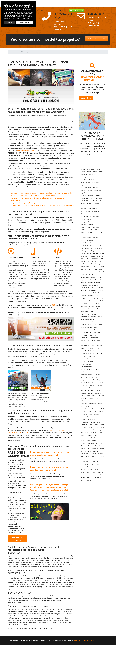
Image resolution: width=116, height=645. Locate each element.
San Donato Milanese (87, 245)
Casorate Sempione (86, 367)
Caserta (92, 422)
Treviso (89, 475)
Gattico (83, 190)
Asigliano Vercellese (87, 280)
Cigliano (100, 264)
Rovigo (98, 464)
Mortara (97, 390)
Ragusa (88, 459)
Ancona (100, 403)
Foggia (101, 430)
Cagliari (83, 419)
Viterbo (89, 480)
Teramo (83, 472)
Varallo (83, 264)
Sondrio (90, 469)
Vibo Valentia (97, 477)
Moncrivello (98, 280)
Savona (95, 467)
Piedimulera (84, 311)
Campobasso (84, 422)
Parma (89, 451)
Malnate (96, 330)
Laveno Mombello (86, 351)
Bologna (96, 414)
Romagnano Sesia (86, 187)
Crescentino (92, 261)
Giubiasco (84, 388)
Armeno (89, 203)
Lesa (100, 201)
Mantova (83, 443)
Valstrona (100, 317)
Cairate (95, 353)
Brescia (89, 417)
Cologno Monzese (86, 237)
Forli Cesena (84, 432)
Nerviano (83, 224)
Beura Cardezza (85, 314)
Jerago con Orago (86, 380)
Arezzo (94, 406)
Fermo (82, 430)
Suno (93, 193)
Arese (97, 222)
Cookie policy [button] (16, 18)
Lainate (89, 219)
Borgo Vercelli (99, 272)
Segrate (95, 237)
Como (96, 425)
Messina (83, 446)
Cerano (97, 177)
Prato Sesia (95, 211)
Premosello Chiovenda (87, 306)
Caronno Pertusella (86, 332)
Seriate (97, 398)
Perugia (95, 451)
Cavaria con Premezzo (87, 369)
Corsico (90, 232)
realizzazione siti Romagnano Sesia (40, 622)
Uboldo (102, 343)
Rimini (87, 464)
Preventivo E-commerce (60, 11)
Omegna (100, 290)
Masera (99, 309)
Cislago (93, 345)
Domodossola (92, 290)
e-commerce (32, 360)
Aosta (82, 406)
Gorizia (83, 435)
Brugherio (96, 216)
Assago (102, 232)
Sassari (89, 467)
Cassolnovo (100, 396)
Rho (82, 248)
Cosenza (102, 425)
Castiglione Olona (86, 353)
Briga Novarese (85, 193)
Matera (101, 443)
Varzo (90, 303)
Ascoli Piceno (85, 409)
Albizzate (97, 374)
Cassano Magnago (86, 327)
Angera (98, 369)
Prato (82, 459)
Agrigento (84, 403)
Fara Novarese (96, 206)
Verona (89, 477)
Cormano (83, 230)
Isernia (83, 438)
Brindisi (96, 417)
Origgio (102, 353)
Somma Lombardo (86, 330)
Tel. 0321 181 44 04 (77, 11)
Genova (100, 432)
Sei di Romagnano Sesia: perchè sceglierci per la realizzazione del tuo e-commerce (42, 205)
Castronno (89, 377)
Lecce (101, 438)
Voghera (90, 390)
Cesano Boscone (94, 235)
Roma (93, 464)
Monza (87, 248)
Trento (83, 475)
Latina (96, 438)
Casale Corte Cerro (97, 298)
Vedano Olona (92, 356)
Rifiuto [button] (10, 22)
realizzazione (26, 312)
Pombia (83, 203)
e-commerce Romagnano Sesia (35, 351)
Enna (102, 427)
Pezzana (83, 282)
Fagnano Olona (85, 340)
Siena (101, 467)
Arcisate (99, 345)
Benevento (84, 414)
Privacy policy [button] (26, 18)
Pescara (93, 454)
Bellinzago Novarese (87, 177)
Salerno (83, 467)
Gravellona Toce (85, 293)
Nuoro (88, 448)
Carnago (83, 361)
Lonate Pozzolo (96, 340)
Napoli (83, 448)
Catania (99, 422)
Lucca (94, 440)
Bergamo (83, 398)
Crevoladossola (85, 298)
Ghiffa (102, 301)
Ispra (96, 377)
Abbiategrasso (85, 251)
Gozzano (83, 179)
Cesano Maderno (86, 216)
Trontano (83, 309)
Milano (83, 214)
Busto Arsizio (85, 324)
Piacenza (100, 454)
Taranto (96, 469)
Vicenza (83, 480)
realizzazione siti (33, 148)
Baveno (90, 295)
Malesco (92, 311)
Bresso (83, 219)
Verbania (83, 290)
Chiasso (91, 388)
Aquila (88, 406)
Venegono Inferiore (86, 364)
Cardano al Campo (86, 335)
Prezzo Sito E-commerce (44, 11)
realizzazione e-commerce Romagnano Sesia (25, 179)
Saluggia (94, 266)
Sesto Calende (85, 343)
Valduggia (84, 274)
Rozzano (83, 232)
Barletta (83, 411)
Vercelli (87, 259)
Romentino (91, 179)
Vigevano (83, 390)
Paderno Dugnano (93, 230)
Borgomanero (91, 169)
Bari (102, 409)
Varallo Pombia (85, 182)
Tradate (96, 327)
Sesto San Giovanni (96, 248)
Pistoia (87, 456)
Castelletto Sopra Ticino (88, 174)
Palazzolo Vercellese (94, 282)
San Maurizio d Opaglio (94, 190)
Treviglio (90, 398)
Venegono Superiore (87, 359)
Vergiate (96, 348)
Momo (92, 198)
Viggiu (82, 377)
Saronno (100, 324)
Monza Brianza (99, 446)
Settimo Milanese (86, 227)
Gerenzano (94, 343)
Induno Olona (85, 345)
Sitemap (77, 641)
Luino (95, 335)
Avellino (97, 409)
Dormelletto (84, 198)
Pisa (82, 456)
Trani (95, 411)
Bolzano (83, 417)
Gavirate (83, 348)
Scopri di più (86, 98)
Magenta (94, 251)
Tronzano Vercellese (87, 269)
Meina (95, 201)
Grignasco (84, 185)
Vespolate (84, 208)
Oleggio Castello (85, 211)
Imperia (96, 435)
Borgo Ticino (95, 182)
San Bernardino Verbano (88, 317)
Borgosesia (94, 259)
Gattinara (83, 261)
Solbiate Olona (85, 372)
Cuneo (97, 427)
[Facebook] (72, 121)
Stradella (83, 393)
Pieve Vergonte (93, 301)
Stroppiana (84, 285)
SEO (53, 305)
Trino (99, 261)
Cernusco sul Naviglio (87, 240)
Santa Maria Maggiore (87, 319)
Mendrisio (99, 385)
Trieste (95, 475)
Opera (96, 232)
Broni (82, 396)
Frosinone (93, 432)
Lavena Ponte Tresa (86, 374)
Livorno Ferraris (85, 266)
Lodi (82, 259)
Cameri (101, 172)
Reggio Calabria (85, 461)
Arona (89, 172)
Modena (90, 446)
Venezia (83, 477)
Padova (101, 448)
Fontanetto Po (93, 285)
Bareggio (90, 224)
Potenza (101, 456)
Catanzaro (84, 425)
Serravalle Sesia (91, 264)
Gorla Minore (97, 351)
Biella (90, 414)
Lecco (82, 440)
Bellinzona (84, 385)
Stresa (97, 295)
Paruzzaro (97, 203)
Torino (94, 472)
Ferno (96, 359)
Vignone (94, 322)
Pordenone (94, 456)
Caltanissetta (91, 419)
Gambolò (98, 393)
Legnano (98, 245)
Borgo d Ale (84, 272)
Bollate (102, 253)
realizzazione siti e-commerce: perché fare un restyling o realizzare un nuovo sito (41, 193)
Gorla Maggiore (97, 380)
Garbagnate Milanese (87, 222)
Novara (83, 169)
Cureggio (97, 195)
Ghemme (96, 187)
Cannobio (83, 295)
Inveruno (100, 256)
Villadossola (95, 293)
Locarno (91, 385)
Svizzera (94, 382)
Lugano (101, 382)
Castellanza (84, 338)
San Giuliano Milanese (87, 243)
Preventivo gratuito (18, 538)
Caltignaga (98, 198)
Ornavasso (84, 301)
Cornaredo (96, 227)
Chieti (90, 425)
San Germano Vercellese (88, 277)
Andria (89, 411)
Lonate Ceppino (85, 382)
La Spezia (89, 438)
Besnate (93, 372)
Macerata (100, 440)
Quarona (101, 266)
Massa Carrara (92, 443)
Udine (100, 475)
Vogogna (98, 306)
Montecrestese (85, 322)
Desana (93, 288)
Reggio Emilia (96, 461)
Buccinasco (84, 235)
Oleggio (95, 172)
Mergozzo (84, 303)
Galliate (83, 172)
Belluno (100, 411)
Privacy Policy (89, 641)
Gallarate (93, 324)
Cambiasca (91, 309)
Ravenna (94, 459)
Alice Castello (99, 269)
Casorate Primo (90, 396)
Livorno (88, 440)
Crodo (94, 314)
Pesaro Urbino (85, 454)
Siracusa (83, 469)
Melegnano (92, 256)
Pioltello (95, 253)
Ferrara (88, 430)
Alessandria (92, 403)
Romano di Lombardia (94, 401)
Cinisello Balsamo (86, 253)
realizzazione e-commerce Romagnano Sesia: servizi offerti (33, 195)
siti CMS (26, 433)
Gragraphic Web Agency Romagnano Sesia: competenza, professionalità (38, 203)
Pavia (96, 388)
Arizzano (96, 303)
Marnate (83, 356)
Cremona (83, 427)
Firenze (95, 430)
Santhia (102, 259)
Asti (91, 409)
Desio (88, 214)
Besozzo (90, 348)
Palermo (83, 451)
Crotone (90, 427)
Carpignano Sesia (86, 201)
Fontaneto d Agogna (87, 195)
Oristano (95, 448)
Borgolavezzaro (85, 206)
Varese (100, 322)
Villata (99, 277)
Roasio (92, 272)
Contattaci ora (97, 38)
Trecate (99, 169)
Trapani (100, 472)
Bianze (91, 274)
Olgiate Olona (94, 338)
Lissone (94, 214)
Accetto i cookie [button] (24, 22)
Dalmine (83, 401)
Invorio (91, 185)
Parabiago (84, 256)
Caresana (100, 288)
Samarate (97, 332)
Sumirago (90, 361)
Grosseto (89, 435)
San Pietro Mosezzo (94, 208)
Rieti (82, 464)
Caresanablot (85, 288)
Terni (88, 472)
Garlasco (90, 393)
